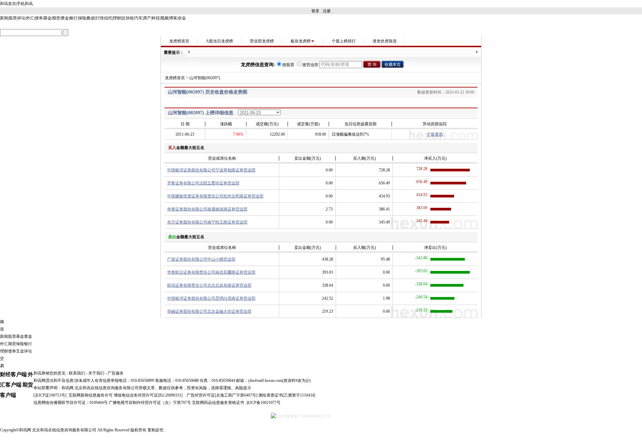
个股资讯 (435, 134)
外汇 (30, 18)
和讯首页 (8, 3)
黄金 (65, 18)
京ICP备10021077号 (263, 402)
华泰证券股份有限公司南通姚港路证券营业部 (207, 209)
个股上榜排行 (344, 41)
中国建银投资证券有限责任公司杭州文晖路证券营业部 (215, 196)
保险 (82, 18)
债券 (39, 18)
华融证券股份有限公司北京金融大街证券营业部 (209, 311)
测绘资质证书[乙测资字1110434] (286, 395)
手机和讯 (25, 3)
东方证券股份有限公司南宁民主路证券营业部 (207, 222)
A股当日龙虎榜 (219, 41)
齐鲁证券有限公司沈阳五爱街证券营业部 (203, 183)
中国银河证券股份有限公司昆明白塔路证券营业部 (211, 298)
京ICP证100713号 (50, 395)
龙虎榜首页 (179, 41)
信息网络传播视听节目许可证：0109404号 (70, 402)
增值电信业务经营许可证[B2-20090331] (148, 395)
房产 (147, 18)
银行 (74, 18)
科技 (156, 18)
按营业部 (310, 64)
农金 (182, 18)
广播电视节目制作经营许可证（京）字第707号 (150, 402)
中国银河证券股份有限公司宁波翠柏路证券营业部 (211, 170)
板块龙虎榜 (301, 41)
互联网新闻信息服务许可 (91, 395)
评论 (21, 18)
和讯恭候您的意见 (49, 373)
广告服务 (116, 373)
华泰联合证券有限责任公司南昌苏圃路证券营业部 (211, 272)
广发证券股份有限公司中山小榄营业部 (201, 259)
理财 (117, 18)
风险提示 (243, 388)
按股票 (288, 64)
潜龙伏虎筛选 (384, 41)
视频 (164, 18)
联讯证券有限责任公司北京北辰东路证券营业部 (209, 285)
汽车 (138, 18)
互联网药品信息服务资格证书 (218, 402)
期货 (56, 18)
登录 (315, 11)
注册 (327, 11)
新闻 (4, 18)
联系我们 (77, 373)
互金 (20, 351)
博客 (173, 18)
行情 (100, 18)
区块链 (128, 18)
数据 (91, 18)
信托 (108, 18)
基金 (47, 18)
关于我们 (96, 373)
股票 (13, 18)
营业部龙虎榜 (262, 41)
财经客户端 (13, 374)
